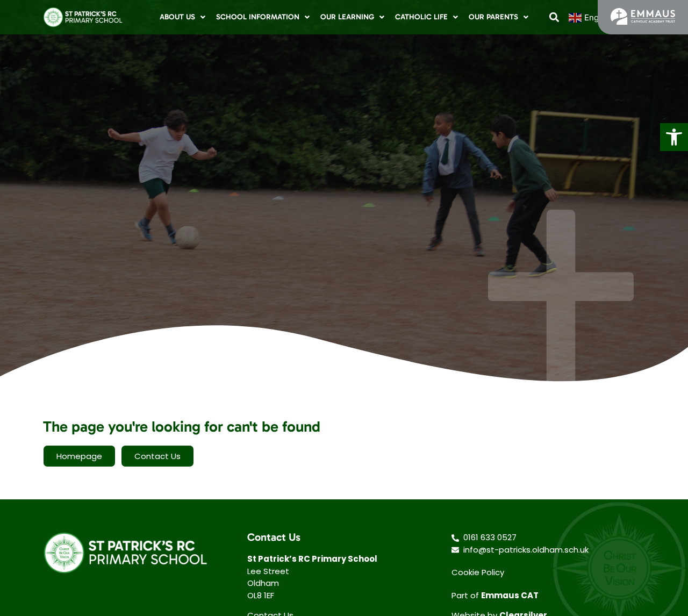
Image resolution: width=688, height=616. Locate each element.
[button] (674, 137)
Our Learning (347, 17)
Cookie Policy (478, 572)
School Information (257, 17)
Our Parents (493, 17)
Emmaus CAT (510, 595)
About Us (177, 17)
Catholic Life (421, 17)
